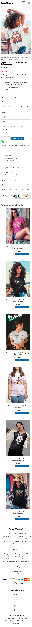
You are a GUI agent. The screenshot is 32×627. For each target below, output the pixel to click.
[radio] (3, 117)
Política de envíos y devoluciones (15, 558)
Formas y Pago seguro (16, 571)
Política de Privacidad (22, 620)
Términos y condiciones (16, 574)
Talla (3, 121)
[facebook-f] (14, 610)
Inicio (2, 57)
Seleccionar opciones (22, 253)
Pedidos (16, 599)
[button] (16, 7)
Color (3, 112)
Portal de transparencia (10, 618)
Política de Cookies (9, 620)
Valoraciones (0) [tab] (9, 160)
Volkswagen (9, 148)
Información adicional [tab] (11, 158)
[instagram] (17, 610)
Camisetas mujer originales (10, 57)
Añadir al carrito (17, 138)
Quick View (18, 242)
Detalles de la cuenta (16, 597)
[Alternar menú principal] (29, 3)
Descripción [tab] (8, 155)
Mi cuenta (16, 594)
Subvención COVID (22, 618)
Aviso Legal (16, 623)
